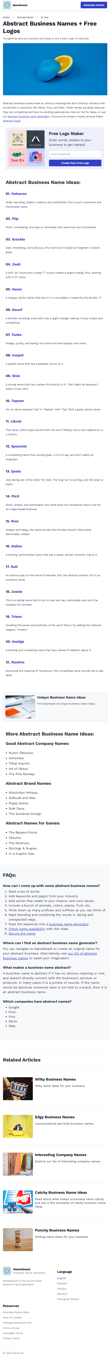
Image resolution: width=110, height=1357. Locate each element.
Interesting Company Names (60, 1155)
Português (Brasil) (68, 1298)
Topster (17, 401)
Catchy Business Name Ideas (61, 1192)
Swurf (17, 310)
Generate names (94, 4)
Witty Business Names (55, 1079)
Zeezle (16, 592)
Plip (15, 219)
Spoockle (19, 446)
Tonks (16, 335)
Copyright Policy (13, 1333)
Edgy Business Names (55, 1117)
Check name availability (27, 929)
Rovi (14, 521)
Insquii (17, 355)
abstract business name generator (28, 116)
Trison (16, 617)
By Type (44, 17)
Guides (6, 17)
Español (62, 1283)
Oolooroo (18, 194)
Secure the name (22, 933)
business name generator (68, 924)
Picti (15, 496)
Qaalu (16, 471)
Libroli (16, 421)
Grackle (18, 239)
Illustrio (17, 662)
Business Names (25, 17)
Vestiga (18, 642)
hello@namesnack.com (17, 1322)
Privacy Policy (11, 1338)
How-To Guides (12, 1317)
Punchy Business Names (57, 1230)
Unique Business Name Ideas (61, 697)
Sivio (16, 376)
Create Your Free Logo (75, 162)
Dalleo (16, 546)
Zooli (16, 264)
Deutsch (62, 1293)
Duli (14, 567)
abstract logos (11, 120)
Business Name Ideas (16, 1312)
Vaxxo (17, 289)
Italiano (62, 1288)
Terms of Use (11, 1327)
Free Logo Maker (66, 133)
